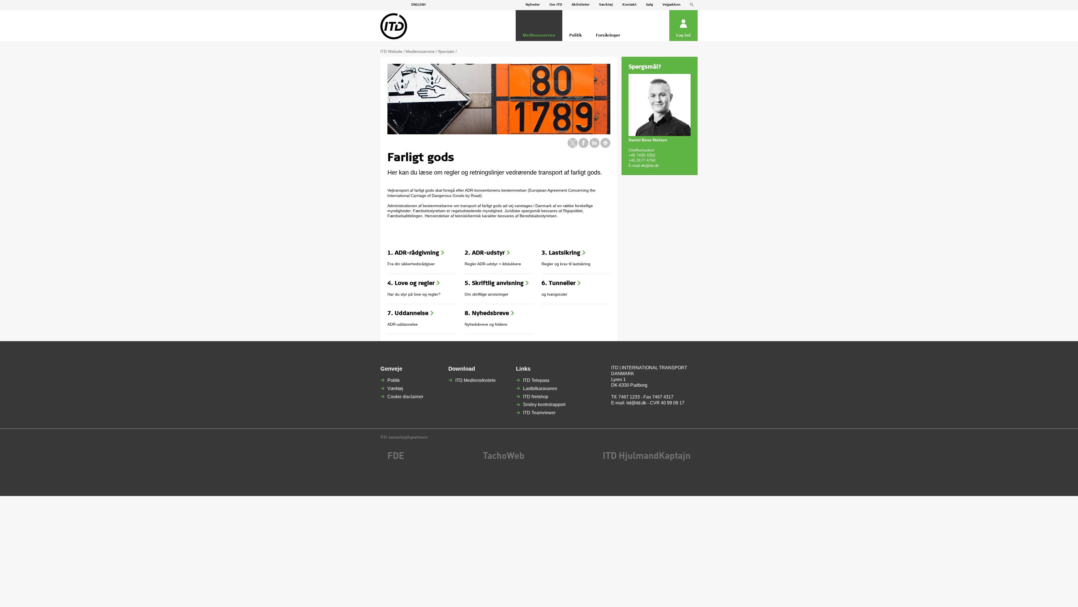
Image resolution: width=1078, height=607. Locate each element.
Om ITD (555, 4)
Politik (393, 380)
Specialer (446, 51)
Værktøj (606, 4)
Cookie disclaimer (405, 396)
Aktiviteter (581, 4)
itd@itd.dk (636, 402)
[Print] (605, 146)
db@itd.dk (650, 165)
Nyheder (533, 4)
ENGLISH (418, 4)
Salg (649, 4)
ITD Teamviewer (539, 412)
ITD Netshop (535, 396)
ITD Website (391, 51)
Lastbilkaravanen (540, 388)
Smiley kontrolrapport (544, 404)
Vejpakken (671, 4)
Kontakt (629, 4)
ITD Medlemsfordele (475, 380)
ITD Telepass (536, 380)
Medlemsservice (420, 51)
